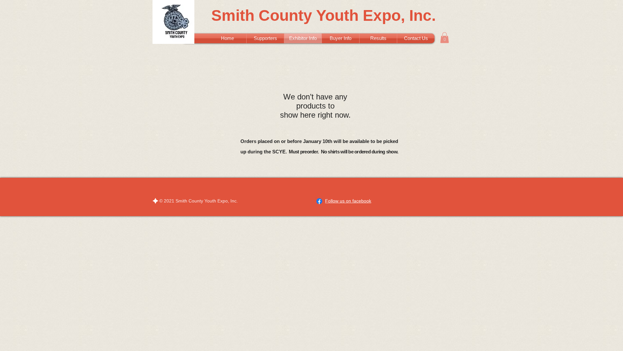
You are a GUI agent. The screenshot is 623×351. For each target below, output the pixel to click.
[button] (444, 37)
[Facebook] (319, 201)
